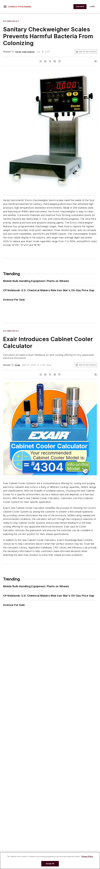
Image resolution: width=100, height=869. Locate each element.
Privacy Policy (87, 856)
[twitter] (50, 61)
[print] (95, 61)
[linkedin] (45, 61)
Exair (17, 365)
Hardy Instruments (25, 51)
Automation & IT (11, 21)
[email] (59, 61)
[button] (5, 7)
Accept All (50, 864)
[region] (50, 860)
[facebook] (40, 61)
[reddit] (54, 61)
